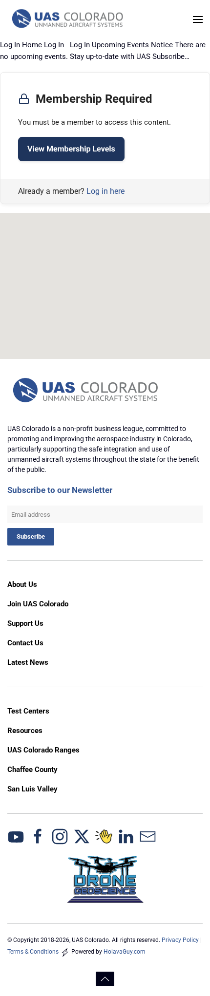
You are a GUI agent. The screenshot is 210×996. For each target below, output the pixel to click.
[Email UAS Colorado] (147, 836)
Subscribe (31, 536)
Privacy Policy (180, 940)
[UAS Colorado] (15, 836)
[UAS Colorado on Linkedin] (125, 836)
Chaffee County (32, 769)
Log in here (105, 191)
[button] (198, 19)
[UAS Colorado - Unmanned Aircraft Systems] (86, 390)
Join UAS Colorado (37, 604)
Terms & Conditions (33, 951)
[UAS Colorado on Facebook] (37, 836)
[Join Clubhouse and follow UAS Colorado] (103, 836)
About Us (22, 584)
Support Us (25, 623)
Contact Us (25, 643)
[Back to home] (68, 19)
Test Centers (28, 711)
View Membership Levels (71, 148)
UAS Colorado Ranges (43, 750)
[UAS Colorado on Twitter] (81, 836)
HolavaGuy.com (125, 951)
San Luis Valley (32, 789)
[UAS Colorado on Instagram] (59, 836)
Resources (24, 730)
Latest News (27, 662)
